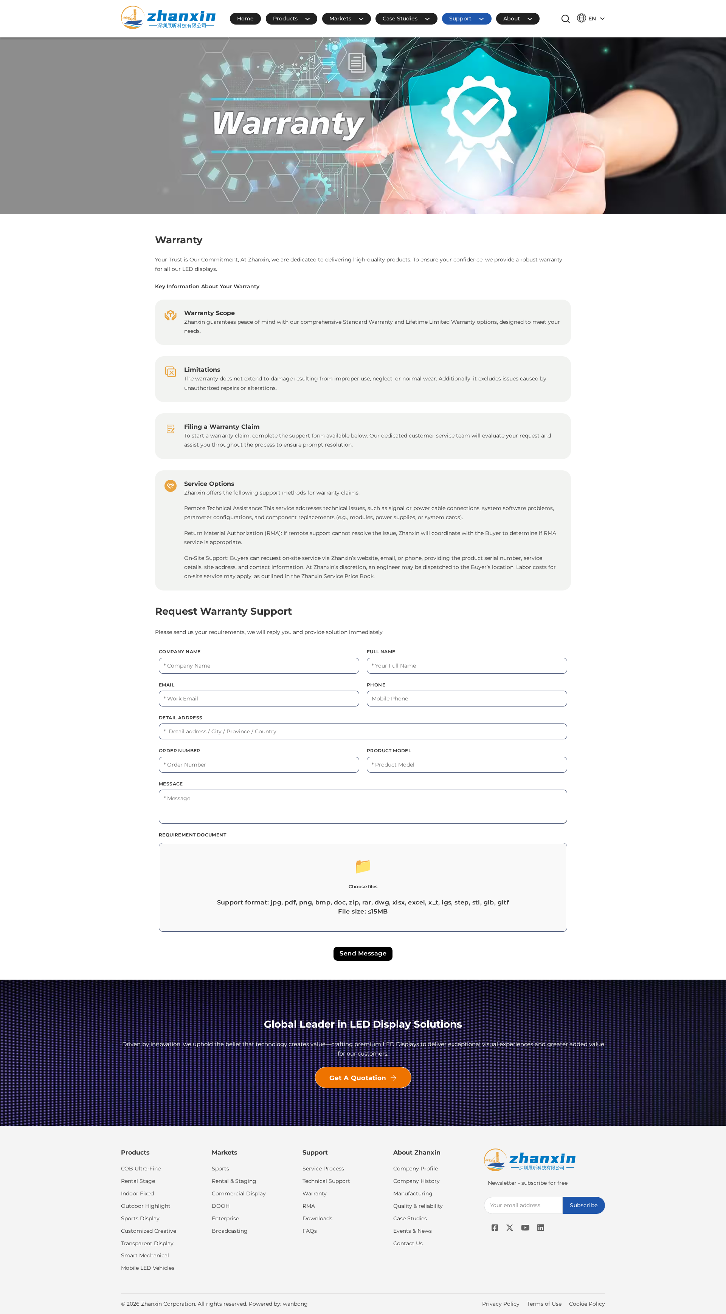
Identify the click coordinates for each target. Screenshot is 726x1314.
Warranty (314, 1193)
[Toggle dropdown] (311, 19)
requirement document (192, 835)
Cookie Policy (587, 1303)
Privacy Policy (501, 1303)
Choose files (363, 886)
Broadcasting (230, 1230)
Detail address (181, 717)
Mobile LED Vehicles (147, 1268)
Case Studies (400, 18)
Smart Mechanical (145, 1255)
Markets (340, 18)
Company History (416, 1181)
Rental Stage (138, 1181)
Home (245, 18)
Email (166, 685)
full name (381, 651)
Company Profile (415, 1168)
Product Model (389, 750)
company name (180, 651)
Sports (220, 1168)
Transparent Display (147, 1243)
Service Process (323, 1168)
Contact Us (408, 1243)
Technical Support (326, 1181)
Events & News (412, 1230)
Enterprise (225, 1218)
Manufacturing (413, 1193)
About (511, 18)
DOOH (221, 1206)
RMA (308, 1206)
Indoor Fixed (137, 1193)
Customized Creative (148, 1230)
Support (460, 18)
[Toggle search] (565, 18)
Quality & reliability (418, 1206)
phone (376, 685)
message (171, 784)
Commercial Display (239, 1193)
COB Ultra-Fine (141, 1168)
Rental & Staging (234, 1181)
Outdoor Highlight (146, 1206)
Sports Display (140, 1218)
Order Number (179, 750)
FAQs (309, 1230)
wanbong (295, 1303)
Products (285, 18)
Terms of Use (544, 1303)
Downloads (317, 1218)
